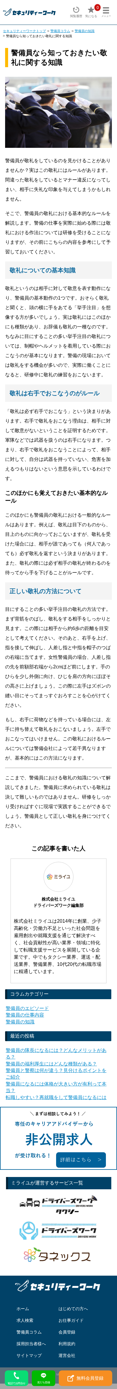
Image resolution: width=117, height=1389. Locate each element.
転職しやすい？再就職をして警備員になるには (56, 1097)
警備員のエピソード (27, 1008)
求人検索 (24, 1320)
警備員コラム (60, 31)
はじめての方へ (73, 1308)
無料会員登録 (90, 1378)
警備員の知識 (84, 31)
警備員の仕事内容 (25, 1014)
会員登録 (66, 1332)
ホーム (22, 1308)
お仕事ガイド (71, 1320)
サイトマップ (29, 1355)
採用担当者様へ (31, 1343)
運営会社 (66, 1355)
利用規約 (66, 1343)
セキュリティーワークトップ (24, 31)
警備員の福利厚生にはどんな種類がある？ (51, 1063)
